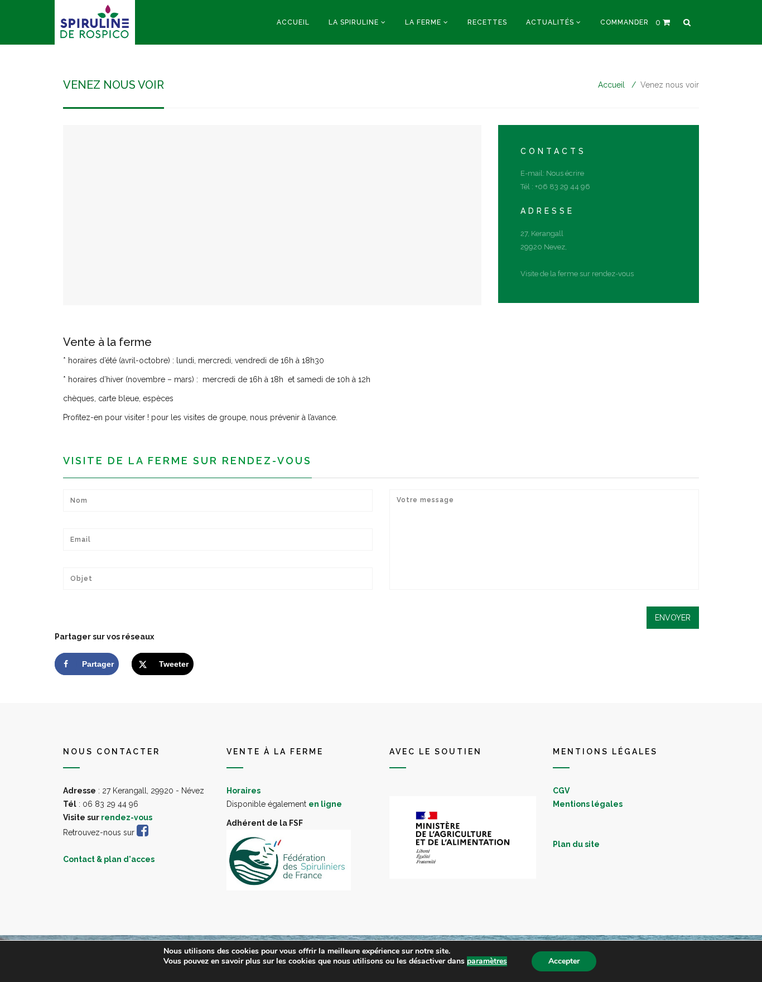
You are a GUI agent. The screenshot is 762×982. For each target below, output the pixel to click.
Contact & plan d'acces (109, 859)
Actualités (550, 22)
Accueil (293, 22)
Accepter (564, 961)
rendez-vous (126, 817)
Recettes (487, 22)
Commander (624, 22)
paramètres (487, 961)
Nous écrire (565, 173)
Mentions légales (588, 804)
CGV (561, 790)
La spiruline (354, 22)
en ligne (325, 804)
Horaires (243, 790)
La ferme (423, 22)
